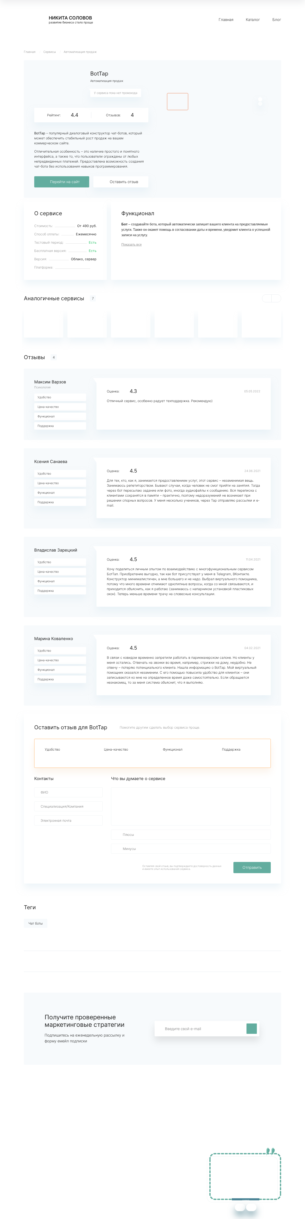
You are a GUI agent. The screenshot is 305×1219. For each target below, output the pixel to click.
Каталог (253, 19)
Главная (226, 19)
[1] (47, 756)
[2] (54, 756)
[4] (68, 756)
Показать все (131, 244)
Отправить (252, 867)
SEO (105, 1181)
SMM (106, 1175)
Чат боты (35, 923)
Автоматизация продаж (80, 51)
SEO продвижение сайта (44, 1175)
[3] (61, 756)
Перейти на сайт (65, 182)
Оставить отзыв (124, 182)
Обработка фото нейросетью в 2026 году (57, 1181)
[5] (75, 756)
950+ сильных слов (39, 1169)
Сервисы (49, 51)
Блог (276, 19)
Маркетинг (111, 1169)
